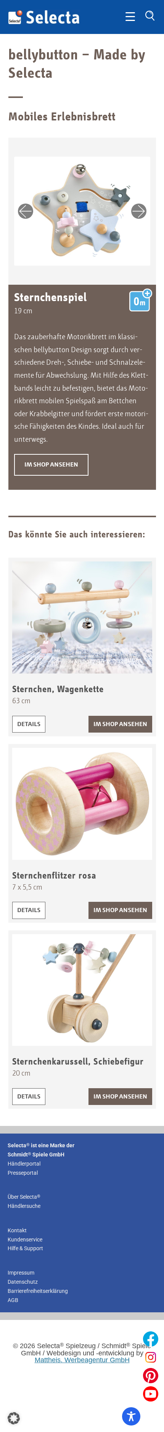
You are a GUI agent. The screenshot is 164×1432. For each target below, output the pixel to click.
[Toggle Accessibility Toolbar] (131, 1416)
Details (31, 724)
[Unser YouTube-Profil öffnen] (150, 1394)
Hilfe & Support (25, 1248)
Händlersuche (24, 1206)
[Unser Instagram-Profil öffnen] (150, 1357)
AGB (13, 1300)
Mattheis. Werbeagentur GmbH (82, 1360)
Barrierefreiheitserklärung (38, 1291)
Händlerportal (24, 1164)
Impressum (21, 1273)
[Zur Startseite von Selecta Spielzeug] (44, 23)
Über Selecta (24, 1197)
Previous (25, 211)
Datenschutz (23, 1282)
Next (138, 211)
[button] (13, 1418)
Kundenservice (25, 1239)
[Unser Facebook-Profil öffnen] (150, 1339)
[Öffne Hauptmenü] (130, 17)
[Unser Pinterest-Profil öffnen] (150, 1375)
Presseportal (23, 1173)
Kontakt (17, 1230)
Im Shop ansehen (51, 465)
